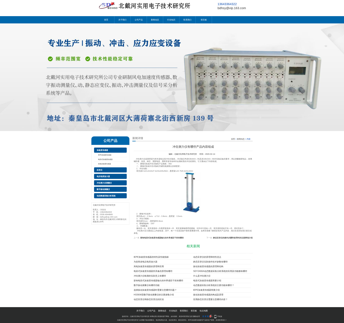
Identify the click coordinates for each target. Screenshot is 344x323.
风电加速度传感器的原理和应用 (149, 266)
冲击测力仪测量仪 (104, 183)
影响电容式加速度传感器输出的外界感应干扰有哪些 (162, 238)
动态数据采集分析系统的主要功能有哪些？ (213, 285)
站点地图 (204, 311)
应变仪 (99, 170)
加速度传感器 (102, 150)
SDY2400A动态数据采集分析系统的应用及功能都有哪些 (220, 271)
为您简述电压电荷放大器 (145, 262)
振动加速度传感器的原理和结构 (208, 266)
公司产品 (139, 20)
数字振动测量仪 (103, 189)
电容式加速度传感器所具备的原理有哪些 (153, 271)
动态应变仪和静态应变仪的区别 (149, 299)
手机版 (219, 316)
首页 (106, 20)
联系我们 (187, 20)
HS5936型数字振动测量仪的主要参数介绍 (154, 295)
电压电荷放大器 (103, 176)
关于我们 (122, 20)
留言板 (204, 20)
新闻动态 (155, 20)
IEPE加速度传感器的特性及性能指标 (151, 257)
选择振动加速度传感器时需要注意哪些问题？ (155, 290)
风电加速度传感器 (104, 164)
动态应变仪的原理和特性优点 (207, 257)
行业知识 (171, 20)
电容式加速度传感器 (105, 159)
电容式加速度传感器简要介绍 (207, 280)
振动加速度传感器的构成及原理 (208, 295)
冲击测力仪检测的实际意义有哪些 (150, 276)
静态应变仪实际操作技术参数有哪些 (210, 262)
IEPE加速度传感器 (104, 155)
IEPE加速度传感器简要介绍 (206, 290)
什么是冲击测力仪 (201, 276)
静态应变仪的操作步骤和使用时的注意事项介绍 (233, 238)
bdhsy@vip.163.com (232, 8)
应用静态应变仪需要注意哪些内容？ (210, 299)
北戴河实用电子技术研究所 (185, 154)
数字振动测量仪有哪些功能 (147, 285)
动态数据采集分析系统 (106, 196)
